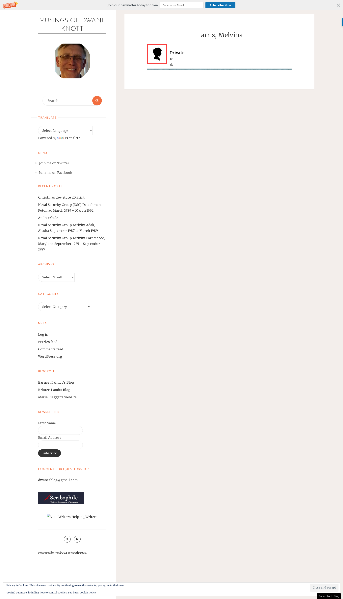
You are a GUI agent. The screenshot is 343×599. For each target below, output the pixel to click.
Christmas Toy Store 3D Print (61, 197)
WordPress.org (50, 356)
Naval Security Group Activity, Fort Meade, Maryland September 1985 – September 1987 (71, 243)
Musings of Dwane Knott (72, 25)
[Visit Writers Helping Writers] (72, 517)
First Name (47, 423)
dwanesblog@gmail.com (58, 480)
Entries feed (47, 342)
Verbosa (61, 552)
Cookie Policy (88, 592)
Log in (43, 334)
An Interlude (48, 218)
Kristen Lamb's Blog (54, 390)
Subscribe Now (220, 5)
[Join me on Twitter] (67, 539)
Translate (72, 138)
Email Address (49, 437)
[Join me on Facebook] (77, 539)
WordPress (78, 552)
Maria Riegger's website (57, 397)
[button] (171, 5)
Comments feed (50, 349)
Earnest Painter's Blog (56, 382)
